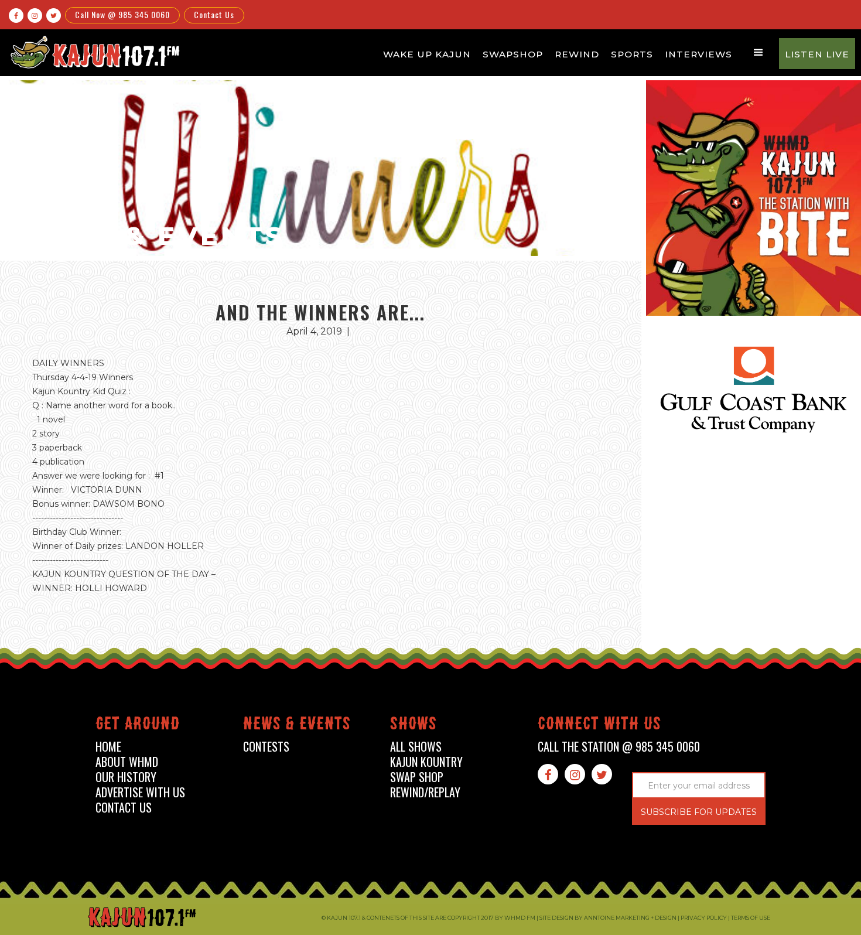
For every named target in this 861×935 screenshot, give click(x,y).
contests (266, 747)
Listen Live (817, 54)
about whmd (126, 762)
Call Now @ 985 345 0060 (122, 14)
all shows (416, 747)
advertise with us (140, 792)
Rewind (577, 54)
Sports (632, 54)
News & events (297, 725)
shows (413, 725)
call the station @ (619, 747)
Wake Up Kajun (427, 54)
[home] (94, 52)
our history (125, 777)
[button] (758, 52)
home (108, 747)
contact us (123, 807)
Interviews (698, 54)
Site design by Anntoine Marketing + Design (607, 917)
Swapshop (513, 54)
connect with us (599, 725)
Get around (137, 725)
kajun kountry (426, 762)
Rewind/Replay (425, 792)
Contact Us (214, 14)
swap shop (416, 777)
